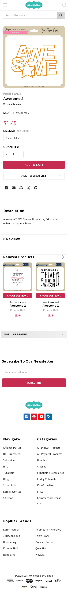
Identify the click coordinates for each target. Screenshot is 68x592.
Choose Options (17, 295)
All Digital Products (49, 447)
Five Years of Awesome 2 (50, 304)
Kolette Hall (10, 548)
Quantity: (11, 147)
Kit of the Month (47, 485)
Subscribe (9, 460)
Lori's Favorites (12, 491)
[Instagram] (49, 417)
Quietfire (40, 548)
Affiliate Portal (12, 447)
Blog (6, 479)
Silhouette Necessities (50, 472)
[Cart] (63, 4)
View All (40, 554)
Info (5, 466)
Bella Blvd (9, 554)
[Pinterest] (36, 188)
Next (63, 257)
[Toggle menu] (5, 5)
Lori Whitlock (11, 529)
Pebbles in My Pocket (48, 529)
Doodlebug (9, 542)
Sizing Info (9, 485)
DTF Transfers (11, 454)
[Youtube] (41, 417)
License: (16, 131)
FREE (40, 491)
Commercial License (49, 498)
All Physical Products (49, 454)
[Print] (21, 188)
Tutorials (8, 472)
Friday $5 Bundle (46, 479)
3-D (39, 504)
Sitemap (8, 498)
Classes (41, 466)
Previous (58, 257)
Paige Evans (42, 536)
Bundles (42, 460)
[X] (28, 188)
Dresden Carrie (44, 542)
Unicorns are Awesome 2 (17, 304)
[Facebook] (6, 188)
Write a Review (12, 104)
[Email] (14, 188)
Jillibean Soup (11, 536)
